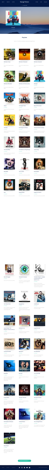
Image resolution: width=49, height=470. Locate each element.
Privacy (8, 467)
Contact (13, 467)
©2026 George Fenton (43, 467)
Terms (3, 467)
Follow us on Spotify (23, 460)
